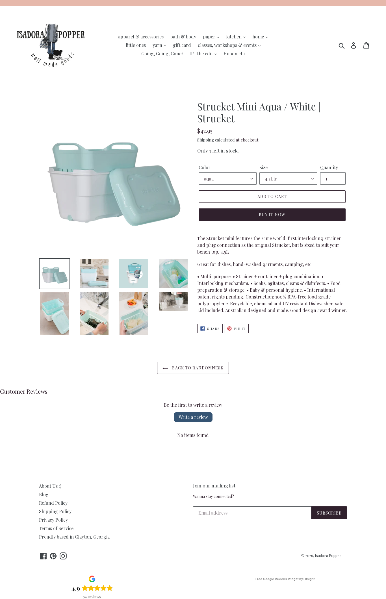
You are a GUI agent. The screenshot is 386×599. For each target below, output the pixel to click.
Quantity (329, 167)
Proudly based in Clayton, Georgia (74, 537)
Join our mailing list (214, 485)
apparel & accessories (141, 37)
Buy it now (272, 214)
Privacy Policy (53, 520)
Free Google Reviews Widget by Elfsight (285, 579)
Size (263, 167)
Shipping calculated (216, 140)
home (258, 37)
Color (205, 167)
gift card (182, 45)
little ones (136, 45)
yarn (158, 45)
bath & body (183, 37)
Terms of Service (56, 528)
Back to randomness (197, 368)
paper (209, 37)
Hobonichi (234, 53)
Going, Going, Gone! (162, 53)
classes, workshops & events (228, 45)
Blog (44, 494)
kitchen (234, 37)
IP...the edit (201, 53)
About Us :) (50, 486)
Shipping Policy (55, 511)
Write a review (193, 417)
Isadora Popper (328, 555)
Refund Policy (53, 503)
